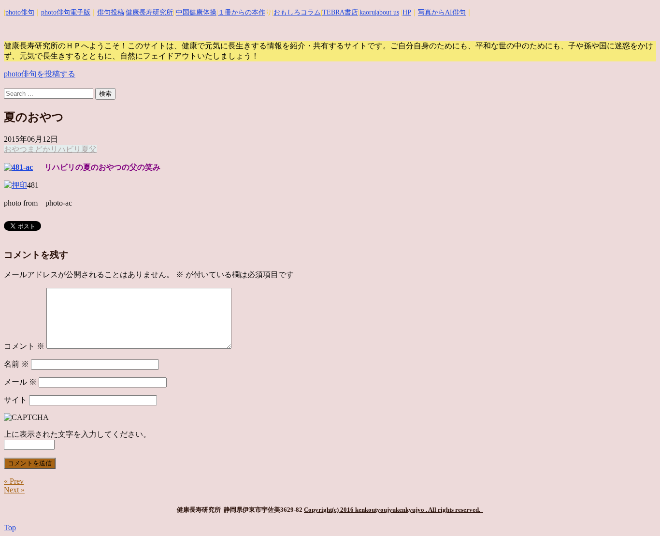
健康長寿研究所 (149, 12)
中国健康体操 (196, 12)
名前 (16, 364)
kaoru (367, 12)
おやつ (15, 149)
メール (20, 382)
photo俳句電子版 (65, 12)
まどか (38, 149)
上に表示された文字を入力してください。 (77, 434)
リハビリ (65, 149)
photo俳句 (19, 12)
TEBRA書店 (340, 12)
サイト (15, 400)
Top (10, 527)
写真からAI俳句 (442, 12)
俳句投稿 (110, 12)
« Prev (14, 481)
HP (406, 12)
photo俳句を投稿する (39, 74)
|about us (387, 12)
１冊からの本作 (241, 12)
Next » (14, 490)
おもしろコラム (297, 12)
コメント (24, 346)
